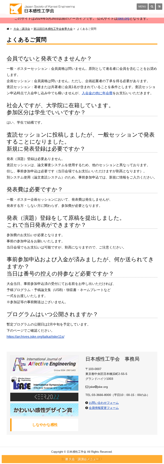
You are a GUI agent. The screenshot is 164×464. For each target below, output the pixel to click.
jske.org (123, 18)
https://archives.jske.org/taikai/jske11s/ (35, 336)
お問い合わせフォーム (104, 402)
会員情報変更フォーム (104, 408)
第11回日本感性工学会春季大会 (53, 28)
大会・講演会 (21, 28)
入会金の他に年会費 (97, 93)
